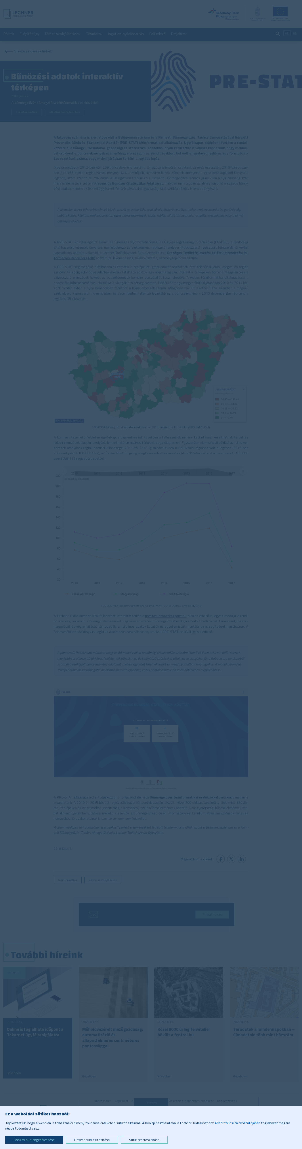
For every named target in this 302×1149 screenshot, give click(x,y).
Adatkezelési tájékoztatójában (237, 1123)
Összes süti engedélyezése (34, 1139)
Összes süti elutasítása (92, 1139)
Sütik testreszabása (144, 1139)
